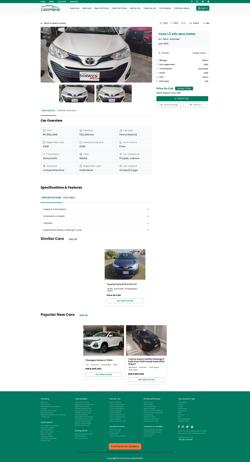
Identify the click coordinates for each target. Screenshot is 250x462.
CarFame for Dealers (125, 446)
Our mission (45, 404)
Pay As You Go (149, 434)
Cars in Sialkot (115, 413)
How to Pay (148, 436)
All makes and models (50, 425)
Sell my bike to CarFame (153, 413)
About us (44, 402)
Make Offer (184, 88)
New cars (87, 8)
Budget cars (46, 440)
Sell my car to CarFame (153, 411)
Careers (44, 408)
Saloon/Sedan (184, 419)
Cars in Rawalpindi (117, 408)
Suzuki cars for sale (82, 421)
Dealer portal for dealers (153, 430)
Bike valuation (149, 408)
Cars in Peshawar (116, 406)
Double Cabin (183, 421)
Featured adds (150, 417)
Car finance (148, 415)
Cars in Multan (115, 419)
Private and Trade (151, 421)
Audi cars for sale (82, 402)
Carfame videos (181, 8)
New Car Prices (102, 8)
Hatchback (182, 408)
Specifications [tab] (51, 197)
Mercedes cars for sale (84, 417)
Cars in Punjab (115, 430)
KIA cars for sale (81, 415)
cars (43, 2)
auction (62, 2)
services (74, 2)
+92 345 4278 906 (185, 439)
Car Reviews (165, 8)
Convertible (182, 402)
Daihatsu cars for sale (84, 419)
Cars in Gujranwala (117, 417)
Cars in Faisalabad (117, 415)
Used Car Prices (119, 8)
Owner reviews (80, 436)
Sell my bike (148, 404)
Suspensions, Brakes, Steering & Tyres (62, 229)
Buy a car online (47, 432)
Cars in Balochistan (117, 436)
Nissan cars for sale (83, 423)
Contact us (45, 417)
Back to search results (55, 23)
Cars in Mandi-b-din (117, 421)
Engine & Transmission (54, 209)
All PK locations (46, 430)
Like (207, 23)
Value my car (149, 8)
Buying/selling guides (84, 434)
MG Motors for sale (82, 425)
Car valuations (150, 406)
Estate (180, 406)
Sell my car (135, 8)
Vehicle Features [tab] (66, 110)
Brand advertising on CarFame (53, 415)
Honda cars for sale (83, 408)
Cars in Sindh (114, 432)
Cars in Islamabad (117, 404)
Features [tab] (69, 197)
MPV (179, 413)
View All (73, 239)
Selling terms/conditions (50, 406)
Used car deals (47, 436)
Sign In (204, 8)
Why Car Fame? (81, 438)
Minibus (181, 415)
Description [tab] (48, 110)
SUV (179, 417)
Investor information (49, 411)
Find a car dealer (47, 428)
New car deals (46, 434)
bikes (51, 2)
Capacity (48, 223)
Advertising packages (152, 432)
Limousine (182, 411)
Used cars (74, 8)
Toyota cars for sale (83, 413)
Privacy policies (47, 413)
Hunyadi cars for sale (83, 411)
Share (196, 23)
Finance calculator (151, 419)
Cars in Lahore (115, 402)
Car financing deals (49, 438)
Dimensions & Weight (54, 216)
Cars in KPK (113, 434)
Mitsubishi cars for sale (84, 404)
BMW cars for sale (82, 406)
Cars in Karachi (115, 411)
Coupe (180, 404)
